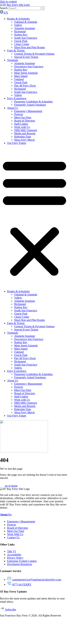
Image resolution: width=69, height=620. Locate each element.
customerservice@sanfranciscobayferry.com (36, 579)
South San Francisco (25, 37)
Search (4, 8)
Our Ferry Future (16, 142)
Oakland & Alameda (25, 21)
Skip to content (8, 1)
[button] (34, 217)
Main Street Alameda (26, 72)
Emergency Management (28, 111)
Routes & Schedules (18, 18)
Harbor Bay (20, 34)
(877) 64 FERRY (21, 584)
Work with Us (22, 127)
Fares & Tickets (16, 50)
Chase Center (21, 44)
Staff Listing (21, 123)
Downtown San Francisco (28, 66)
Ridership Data (22, 136)
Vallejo (18, 25)
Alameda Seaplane (24, 28)
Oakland (19, 79)
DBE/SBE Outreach (25, 130)
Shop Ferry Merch (24, 139)
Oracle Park (20, 40)
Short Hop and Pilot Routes (29, 47)
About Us (12, 107)
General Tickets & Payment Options (34, 53)
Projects (18, 114)
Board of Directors (24, 120)
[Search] (43, 8)
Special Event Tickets (26, 56)
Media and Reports (24, 133)
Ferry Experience (16, 98)
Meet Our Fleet (22, 117)
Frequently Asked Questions (30, 104)
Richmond (20, 31)
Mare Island (20, 76)
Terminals (12, 60)
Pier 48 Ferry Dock (25, 85)
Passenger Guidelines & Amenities (33, 101)
